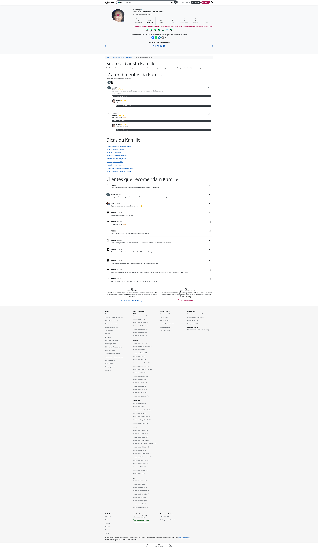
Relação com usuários (111, 324)
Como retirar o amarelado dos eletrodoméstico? (120, 168)
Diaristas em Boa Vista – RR (140, 329)
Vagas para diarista (110, 363)
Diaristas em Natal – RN (139, 373)
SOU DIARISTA (205, 2)
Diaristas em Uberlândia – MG (141, 463)
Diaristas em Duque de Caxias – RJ (142, 454)
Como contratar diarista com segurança (198, 330)
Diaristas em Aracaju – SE (139, 386)
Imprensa (108, 337)
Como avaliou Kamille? (119, 120)
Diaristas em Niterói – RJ (139, 450)
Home (108, 58)
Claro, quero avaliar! (186, 301)
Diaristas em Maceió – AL (139, 379)
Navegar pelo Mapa (110, 367)
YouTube (107, 523)
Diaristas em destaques (111, 340)
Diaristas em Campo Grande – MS (142, 420)
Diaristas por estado (110, 344)
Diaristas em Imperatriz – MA (141, 396)
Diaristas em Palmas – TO (140, 336)
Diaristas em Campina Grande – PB (142, 369)
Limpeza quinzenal (165, 327)
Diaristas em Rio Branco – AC (140, 326)
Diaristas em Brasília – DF (139, 403)
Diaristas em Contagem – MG (141, 460)
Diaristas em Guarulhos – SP (140, 434)
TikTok (107, 533)
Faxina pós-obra (164, 320)
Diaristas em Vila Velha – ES (140, 470)
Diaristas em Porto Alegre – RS (141, 491)
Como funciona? (185, 2)
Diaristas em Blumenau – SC (140, 507)
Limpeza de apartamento (167, 324)
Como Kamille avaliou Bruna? (124, 105)
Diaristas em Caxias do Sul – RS (141, 494)
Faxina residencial (165, 314)
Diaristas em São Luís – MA (140, 393)
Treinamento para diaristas (112, 354)
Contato (107, 334)
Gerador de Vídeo (165, 516)
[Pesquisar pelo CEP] (175, 2)
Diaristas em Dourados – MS (140, 423)
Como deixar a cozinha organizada (116, 159)
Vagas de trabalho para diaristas (114, 317)
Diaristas (114, 58)
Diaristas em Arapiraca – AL (140, 383)
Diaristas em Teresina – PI (140, 389)
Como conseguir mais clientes (195, 317)
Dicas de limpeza (110, 350)
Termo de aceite (109, 330)
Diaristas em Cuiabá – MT (139, 413)
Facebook (108, 520)
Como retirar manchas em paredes (117, 155)
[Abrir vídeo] (118, 15)
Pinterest (107, 530)
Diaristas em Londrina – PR (140, 484)
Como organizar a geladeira (115, 162)
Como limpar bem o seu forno (115, 165)
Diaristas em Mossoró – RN (140, 376)
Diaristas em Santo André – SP (141, 440)
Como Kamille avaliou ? (123, 130)
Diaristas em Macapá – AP (140, 332)
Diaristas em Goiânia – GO (140, 407)
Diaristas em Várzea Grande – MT (142, 416)
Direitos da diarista (192, 320)
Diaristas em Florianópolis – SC (141, 501)
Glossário (108, 370)
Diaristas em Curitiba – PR (140, 481)
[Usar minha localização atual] (172, 2)
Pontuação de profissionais (167, 520)
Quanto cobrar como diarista (195, 314)
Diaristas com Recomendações (113, 347)
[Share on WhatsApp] (156, 37)
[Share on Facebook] (152, 37)
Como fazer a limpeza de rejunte (116, 149)
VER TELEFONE (159, 46)
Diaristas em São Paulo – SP (140, 430)
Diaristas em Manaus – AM (140, 316)
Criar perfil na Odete (192, 324)
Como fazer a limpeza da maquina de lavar (119, 146)
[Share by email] (162, 37)
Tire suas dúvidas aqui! (141, 521)
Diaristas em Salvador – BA (140, 343)
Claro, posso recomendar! (132, 301)
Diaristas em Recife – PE (139, 356)
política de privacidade (184, 538)
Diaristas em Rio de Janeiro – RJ (141, 447)
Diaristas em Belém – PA (139, 319)
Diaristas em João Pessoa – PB (141, 366)
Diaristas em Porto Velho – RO (141, 322)
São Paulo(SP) (129, 58)
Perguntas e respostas (111, 327)
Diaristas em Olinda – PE (139, 359)
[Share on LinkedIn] (159, 37)
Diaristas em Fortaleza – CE (140, 350)
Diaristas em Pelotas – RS (139, 497)
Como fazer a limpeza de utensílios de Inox (119, 171)
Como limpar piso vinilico (114, 152)
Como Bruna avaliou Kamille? (121, 96)
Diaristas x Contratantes (112, 320)
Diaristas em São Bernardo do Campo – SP (144, 444)
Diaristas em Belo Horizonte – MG (142, 457)
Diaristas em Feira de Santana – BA (142, 346)
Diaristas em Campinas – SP (140, 437)
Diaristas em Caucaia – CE (140, 353)
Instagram (108, 516)
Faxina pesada (164, 317)
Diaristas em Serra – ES (139, 473)
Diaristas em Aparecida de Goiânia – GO (143, 410)
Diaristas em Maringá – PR (140, 487)
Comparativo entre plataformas (114, 357)
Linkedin (107, 526)
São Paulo (121, 58)
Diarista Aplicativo (110, 360)
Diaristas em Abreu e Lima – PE (141, 363)
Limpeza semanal (165, 330)
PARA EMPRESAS (195, 2)
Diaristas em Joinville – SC (139, 504)
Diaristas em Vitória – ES (139, 467)
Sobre (107, 314)
